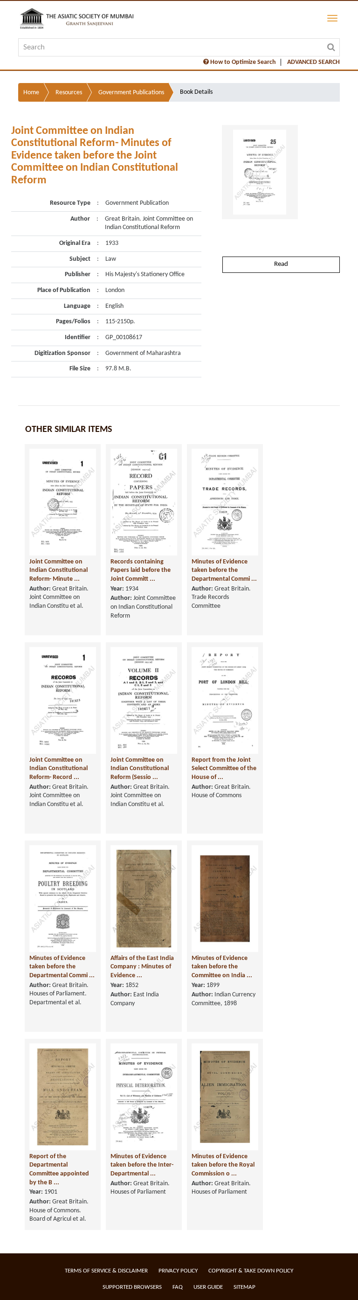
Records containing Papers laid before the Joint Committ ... (140, 570)
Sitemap (244, 1287)
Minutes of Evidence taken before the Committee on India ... (222, 967)
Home (31, 92)
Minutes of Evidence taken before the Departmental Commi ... (224, 570)
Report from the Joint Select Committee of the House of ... (224, 769)
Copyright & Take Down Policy (250, 1271)
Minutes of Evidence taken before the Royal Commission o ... (223, 1165)
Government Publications (131, 92)
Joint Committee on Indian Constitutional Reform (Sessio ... (139, 769)
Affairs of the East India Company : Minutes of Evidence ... (142, 967)
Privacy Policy (178, 1271)
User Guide (208, 1287)
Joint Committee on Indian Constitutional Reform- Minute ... (58, 570)
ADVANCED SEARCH (313, 62)
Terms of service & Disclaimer (106, 1271)
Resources (68, 92)
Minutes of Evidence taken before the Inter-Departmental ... (141, 1165)
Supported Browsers (132, 1287)
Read (281, 264)
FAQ (177, 1287)
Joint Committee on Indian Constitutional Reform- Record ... (58, 769)
